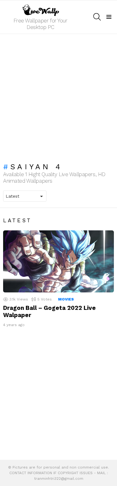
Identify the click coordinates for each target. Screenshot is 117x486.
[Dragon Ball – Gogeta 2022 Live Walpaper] (58, 261)
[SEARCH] (97, 17)
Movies (66, 299)
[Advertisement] (58, 95)
